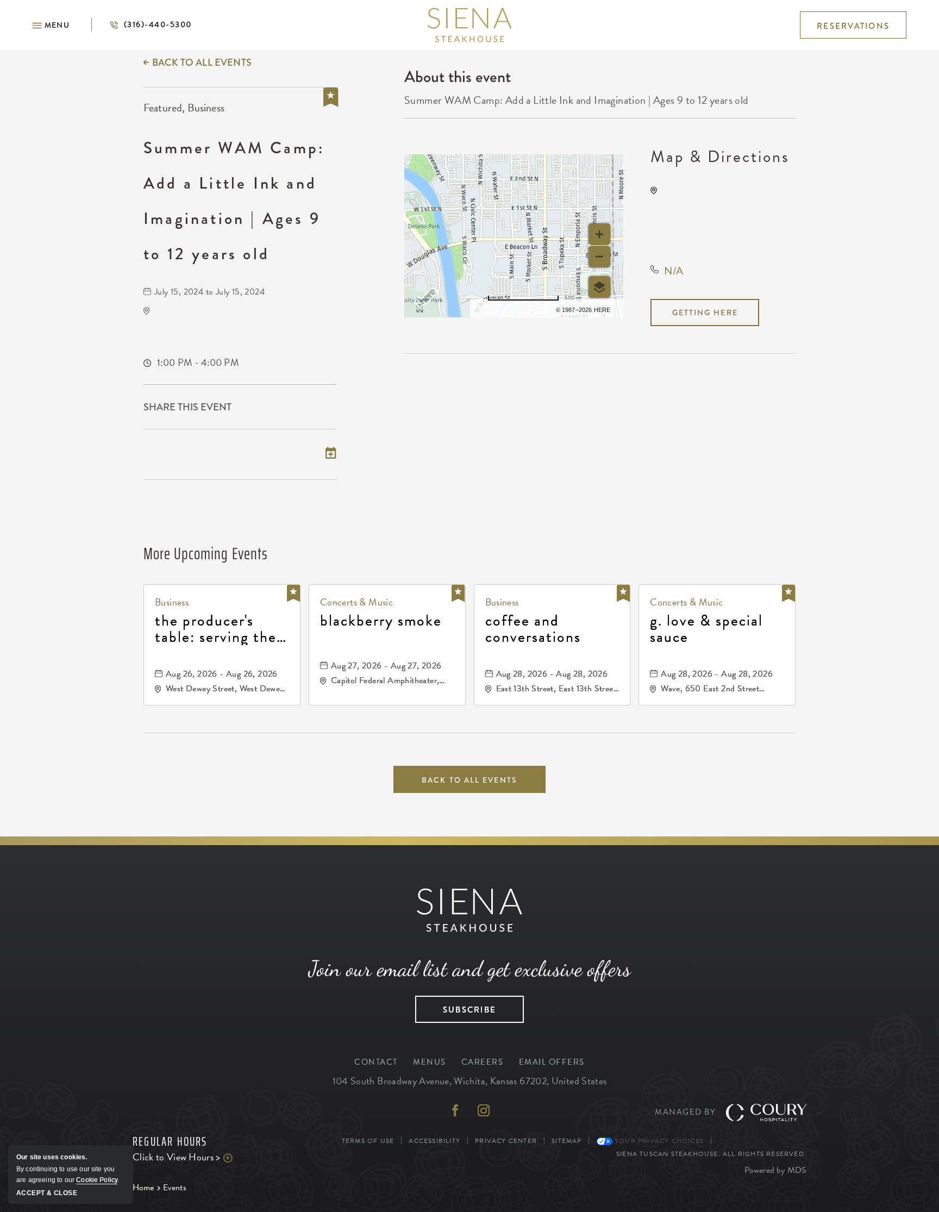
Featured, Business (183, 107)
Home (143, 1187)
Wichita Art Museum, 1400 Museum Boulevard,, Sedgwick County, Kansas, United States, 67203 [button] (725, 216)
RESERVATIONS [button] (853, 26)
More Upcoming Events (205, 553)
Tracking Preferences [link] (761, 1141)
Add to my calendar (195, 454)
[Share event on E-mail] (330, 407)
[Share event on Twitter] (307, 407)
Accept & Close (46, 1193)
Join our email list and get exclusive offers (470, 968)
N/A (673, 271)
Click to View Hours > (203, 1157)
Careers (482, 1062)
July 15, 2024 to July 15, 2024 (209, 291)
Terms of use (515, 308)
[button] (51, 25)
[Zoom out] (599, 256)
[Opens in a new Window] (455, 1112)
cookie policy (96, 1180)
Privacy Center (506, 1141)
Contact (376, 1062)
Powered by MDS (775, 1170)
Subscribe (455, 1006)
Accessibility (434, 1141)
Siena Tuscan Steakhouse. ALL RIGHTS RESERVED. (711, 1153)
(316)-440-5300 (141, 24)
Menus (429, 1062)
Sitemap (566, 1141)
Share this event (187, 407)
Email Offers (552, 1062)
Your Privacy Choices (658, 1141)
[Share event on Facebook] (283, 407)
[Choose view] (599, 287)
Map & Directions (720, 156)
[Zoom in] (599, 234)
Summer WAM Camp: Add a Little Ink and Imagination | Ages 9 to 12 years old (233, 200)
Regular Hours (170, 1142)
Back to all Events (202, 62)
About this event (457, 76)
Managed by (685, 1112)
